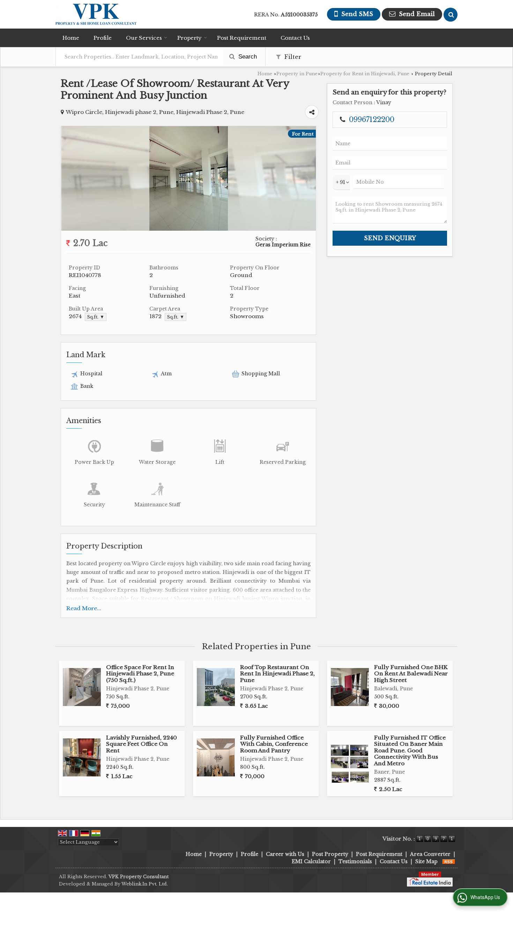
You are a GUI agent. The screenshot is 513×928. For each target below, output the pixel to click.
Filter (292, 57)
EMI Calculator (311, 861)
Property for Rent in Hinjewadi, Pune (364, 73)
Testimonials (355, 861)
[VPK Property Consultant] (96, 14)
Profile (103, 37)
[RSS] (449, 861)
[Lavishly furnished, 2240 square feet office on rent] (82, 757)
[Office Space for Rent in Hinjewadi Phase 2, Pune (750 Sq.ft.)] (82, 687)
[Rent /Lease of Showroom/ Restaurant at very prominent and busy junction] (188, 229)
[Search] (451, 15)
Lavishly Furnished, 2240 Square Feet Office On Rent (141, 744)
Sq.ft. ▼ (95, 317)
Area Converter (430, 854)
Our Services (144, 37)
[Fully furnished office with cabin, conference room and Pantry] (216, 757)
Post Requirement (241, 37)
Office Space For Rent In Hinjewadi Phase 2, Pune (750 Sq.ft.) (140, 673)
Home (70, 37)
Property (189, 37)
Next (306, 178)
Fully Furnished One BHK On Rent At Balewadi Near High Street (411, 673)
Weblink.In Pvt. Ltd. (144, 884)
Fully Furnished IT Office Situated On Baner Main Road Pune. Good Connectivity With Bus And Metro (410, 750)
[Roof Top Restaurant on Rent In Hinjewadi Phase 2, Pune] (216, 687)
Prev (70, 178)
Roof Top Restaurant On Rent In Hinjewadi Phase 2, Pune (277, 673)
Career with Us (285, 854)
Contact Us (295, 37)
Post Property (330, 854)
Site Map (426, 861)
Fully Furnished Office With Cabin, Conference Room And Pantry (274, 744)
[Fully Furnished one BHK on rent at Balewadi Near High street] (350, 687)
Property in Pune (297, 73)
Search (247, 56)
